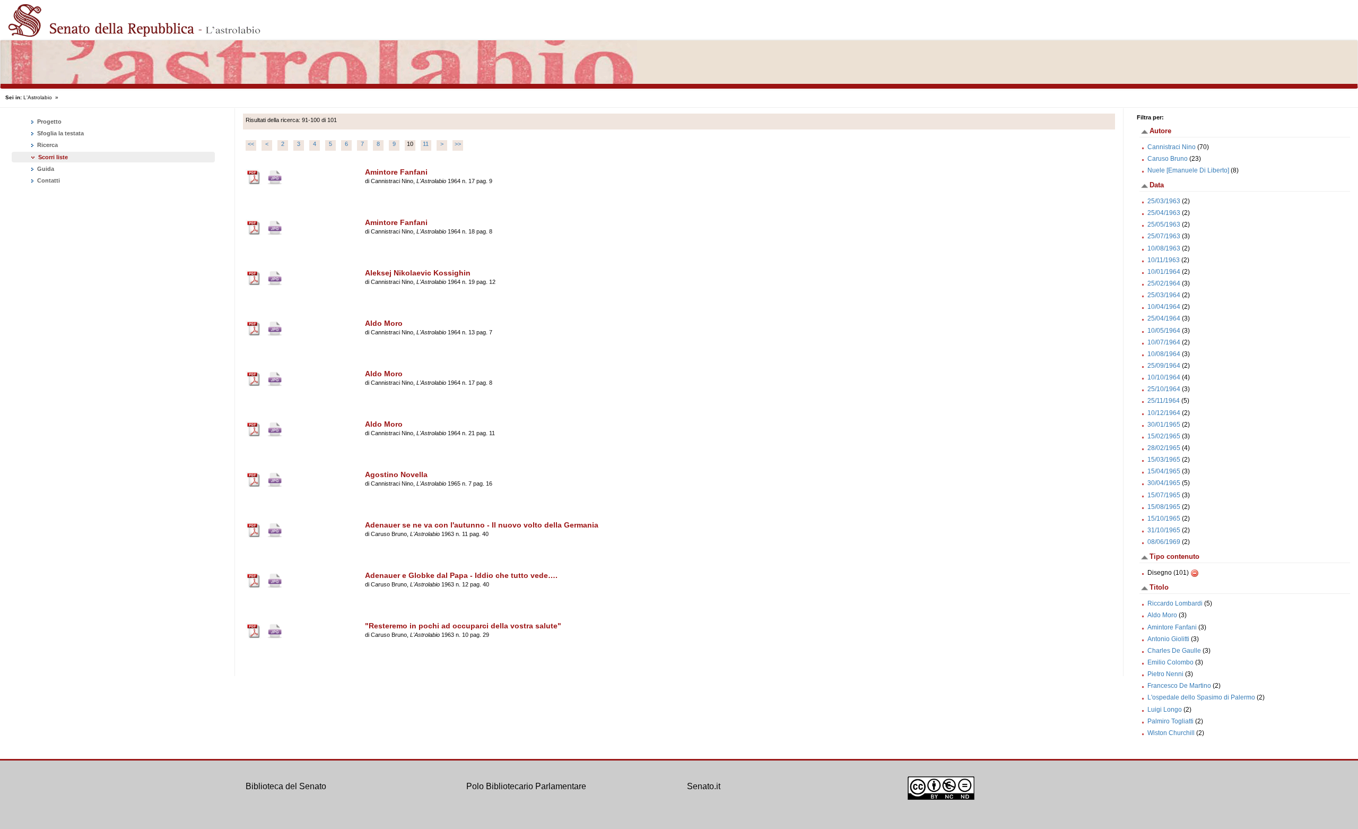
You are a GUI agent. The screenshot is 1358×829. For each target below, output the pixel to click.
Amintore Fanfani (1172, 627)
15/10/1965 (1163, 518)
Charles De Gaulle (1174, 650)
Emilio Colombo (1170, 662)
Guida (45, 169)
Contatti (48, 180)
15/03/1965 (1163, 459)
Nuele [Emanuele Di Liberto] (1188, 170)
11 (426, 144)
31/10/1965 (1163, 530)
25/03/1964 (1163, 295)
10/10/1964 (1163, 377)
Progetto (49, 121)
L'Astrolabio (37, 97)
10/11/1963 (1163, 260)
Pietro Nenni (1165, 674)
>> (458, 144)
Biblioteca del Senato (286, 786)
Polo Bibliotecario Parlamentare (526, 786)
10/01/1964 (1163, 271)
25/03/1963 (1163, 201)
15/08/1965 (1163, 507)
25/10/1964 (1163, 389)
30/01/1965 (1163, 424)
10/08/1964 (1163, 354)
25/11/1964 (1163, 400)
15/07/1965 (1163, 495)
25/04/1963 (1163, 213)
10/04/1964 (1163, 306)
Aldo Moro (1162, 615)
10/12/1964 (1163, 413)
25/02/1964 (1163, 283)
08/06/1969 (1163, 542)
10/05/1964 (1163, 330)
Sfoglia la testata (60, 133)
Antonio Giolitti (1168, 639)
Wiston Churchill (1171, 733)
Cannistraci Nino (1171, 147)
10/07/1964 (1163, 342)
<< (251, 144)
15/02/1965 (1163, 436)
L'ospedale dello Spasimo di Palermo (1201, 697)
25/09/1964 (1163, 365)
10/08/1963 (1163, 248)
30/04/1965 (1163, 483)
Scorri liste (53, 157)
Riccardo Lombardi (1175, 603)
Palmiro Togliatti (1170, 721)
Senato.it (703, 786)
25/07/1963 (1163, 236)
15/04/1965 (1163, 471)
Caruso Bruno (1167, 158)
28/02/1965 (1163, 448)
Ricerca (47, 145)
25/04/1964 (1163, 318)
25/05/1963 (1163, 224)
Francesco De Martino (1179, 685)
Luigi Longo (1164, 709)
